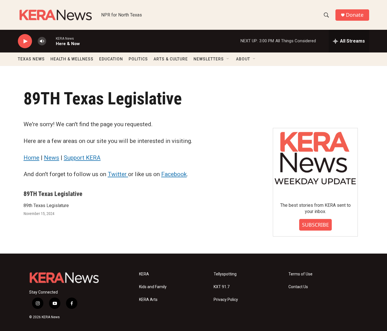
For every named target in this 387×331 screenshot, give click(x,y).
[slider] (51, 41)
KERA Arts (148, 300)
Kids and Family (153, 287)
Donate (354, 15)
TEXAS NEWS (31, 59)
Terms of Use (300, 274)
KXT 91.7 (221, 287)
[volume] (42, 41)
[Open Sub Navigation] (228, 59)
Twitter (118, 174)
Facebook (174, 174)
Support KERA (82, 157)
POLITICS (138, 59)
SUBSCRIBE (315, 224)
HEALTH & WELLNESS (71, 59)
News (51, 157)
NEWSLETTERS (209, 59)
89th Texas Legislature (46, 205)
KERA (144, 274)
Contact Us (298, 287)
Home (31, 157)
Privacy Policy (226, 300)
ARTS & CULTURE (171, 59)
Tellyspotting (225, 274)
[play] (24, 41)
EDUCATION (111, 59)
